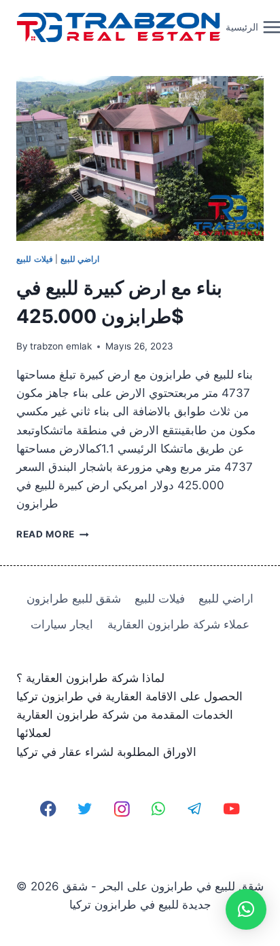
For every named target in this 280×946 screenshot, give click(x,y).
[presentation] (140, 158)
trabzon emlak (61, 346)
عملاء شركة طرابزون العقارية (178, 624)
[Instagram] (122, 809)
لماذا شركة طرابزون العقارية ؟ (90, 678)
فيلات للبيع (34, 259)
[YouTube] (231, 809)
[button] (246, 909)
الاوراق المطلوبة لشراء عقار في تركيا (106, 752)
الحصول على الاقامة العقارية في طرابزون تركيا (129, 696)
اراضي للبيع (80, 259)
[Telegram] (195, 809)
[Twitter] (85, 809)
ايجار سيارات (62, 624)
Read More (52, 534)
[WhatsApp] (159, 809)
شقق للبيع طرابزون (74, 598)
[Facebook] (49, 809)
